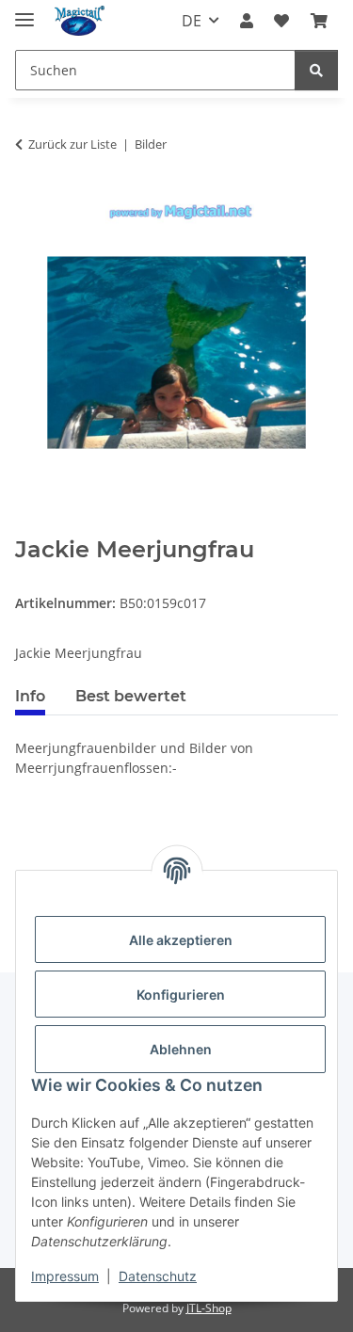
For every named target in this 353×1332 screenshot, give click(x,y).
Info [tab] (30, 696)
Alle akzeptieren (181, 940)
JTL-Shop (209, 1308)
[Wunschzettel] (281, 21)
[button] (247, 21)
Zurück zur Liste (72, 144)
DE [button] (191, 20)
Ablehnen (181, 1049)
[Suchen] (316, 70)
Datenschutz (158, 1276)
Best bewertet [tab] (130, 696)
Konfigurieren (180, 995)
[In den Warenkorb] (30, 526)
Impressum (65, 1276)
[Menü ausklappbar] (24, 12)
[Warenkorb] (319, 21)
